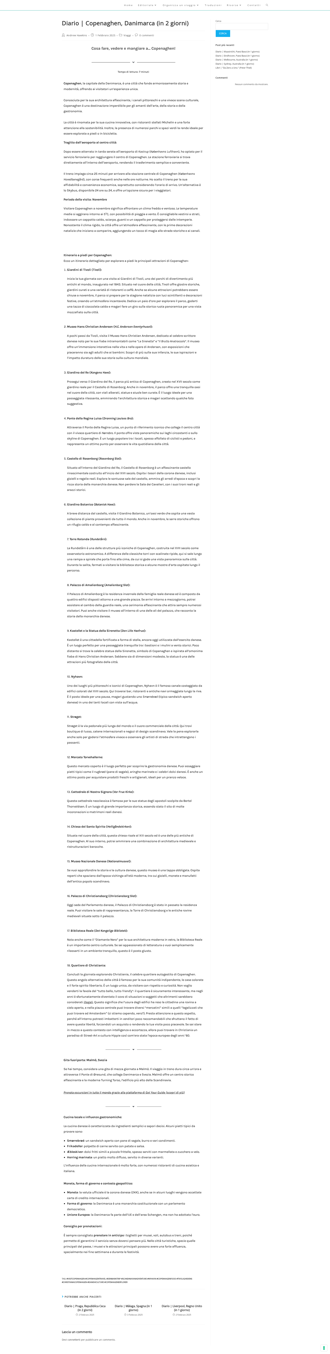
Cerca (218, 21)
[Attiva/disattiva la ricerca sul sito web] (267, 5)
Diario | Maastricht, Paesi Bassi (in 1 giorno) (238, 51)
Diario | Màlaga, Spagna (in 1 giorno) (133, 1308)
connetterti (74, 1339)
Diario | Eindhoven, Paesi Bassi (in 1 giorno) (238, 55)
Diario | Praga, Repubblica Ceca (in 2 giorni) (85, 1308)
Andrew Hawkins (77, 35)
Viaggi (127, 35)
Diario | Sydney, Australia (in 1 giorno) (235, 63)
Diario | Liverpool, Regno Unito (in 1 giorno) (182, 1308)
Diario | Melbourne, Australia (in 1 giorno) (237, 59)
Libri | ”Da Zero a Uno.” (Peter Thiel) (234, 67)
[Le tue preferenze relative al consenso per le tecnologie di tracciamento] (324, 1348)
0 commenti (146, 35)
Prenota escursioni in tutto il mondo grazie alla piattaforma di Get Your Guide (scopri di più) (124, 1092)
